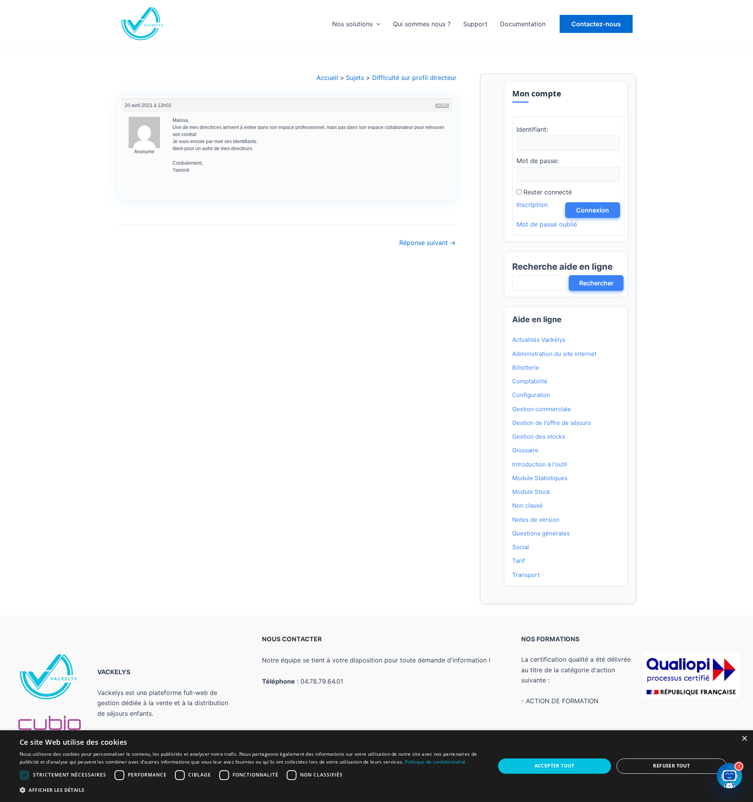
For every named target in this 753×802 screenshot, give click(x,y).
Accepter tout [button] (555, 765)
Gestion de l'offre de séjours (551, 422)
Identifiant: (532, 129)
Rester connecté (548, 192)
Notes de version (536, 519)
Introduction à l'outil (539, 464)
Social (520, 547)
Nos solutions (352, 24)
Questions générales (541, 533)
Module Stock (531, 491)
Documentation (523, 24)
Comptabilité (529, 381)
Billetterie (525, 367)
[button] (596, 24)
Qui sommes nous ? (422, 24)
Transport (526, 575)
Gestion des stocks (538, 436)
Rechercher (596, 283)
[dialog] (376, 766)
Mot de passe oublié (547, 224)
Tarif (518, 560)
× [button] (744, 739)
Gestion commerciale (541, 409)
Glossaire (525, 450)
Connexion (592, 210)
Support (475, 24)
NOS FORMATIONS (550, 639)
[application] (376, 24)
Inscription (532, 205)
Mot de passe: (537, 161)
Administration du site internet (554, 353)
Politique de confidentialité (435, 761)
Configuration (531, 395)
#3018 (442, 105)
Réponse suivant (427, 243)
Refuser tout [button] (671, 765)
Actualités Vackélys (539, 339)
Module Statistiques (539, 478)
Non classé (527, 505)
